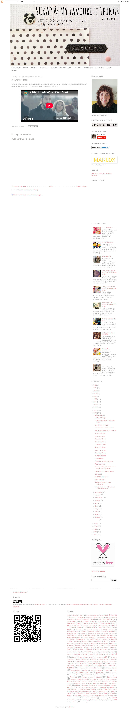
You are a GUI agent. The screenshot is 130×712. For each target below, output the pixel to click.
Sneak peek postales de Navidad (105, 430)
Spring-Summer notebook (87, 689)
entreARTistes (103, 643)
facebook (77, 645)
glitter (75, 649)
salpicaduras (76, 683)
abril (97, 511)
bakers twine (84, 621)
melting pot (105, 661)
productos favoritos (110, 679)
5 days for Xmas (100, 450)
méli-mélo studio (96, 661)
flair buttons (90, 645)
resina (89, 681)
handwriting (76, 652)
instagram (77, 654)
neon (100, 668)
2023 (95, 393)
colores (113, 629)
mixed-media (89, 665)
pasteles (72, 675)
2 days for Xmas (100, 439)
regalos (84, 681)
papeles (108, 670)
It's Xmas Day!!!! (100, 433)
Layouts (25, 67)
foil (107, 645)
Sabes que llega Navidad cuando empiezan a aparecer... (105, 467)
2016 (95, 413)
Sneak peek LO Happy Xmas (104, 471)
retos (99, 681)
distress (77, 641)
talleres (102, 692)
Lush (77, 659)
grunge (113, 649)
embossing (94, 643)
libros (86, 657)
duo (79, 643)
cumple (91, 637)
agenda (96, 617)
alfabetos (114, 617)
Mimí (84, 663)
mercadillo (112, 661)
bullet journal (77, 625)
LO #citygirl (98, 474)
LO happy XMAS (100, 444)
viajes (78, 699)
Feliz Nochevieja (100, 418)
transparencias (111, 695)
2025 (95, 388)
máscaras (70, 661)
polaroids (86, 679)
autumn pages (71, 621)
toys (92, 695)
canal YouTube (102, 625)
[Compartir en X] (33, 126)
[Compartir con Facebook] (35, 126)
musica (112, 665)
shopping (100, 685)
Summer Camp (73, 691)
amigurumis (86, 619)
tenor (105, 693)
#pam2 (68, 615)
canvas (79, 627)
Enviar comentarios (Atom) (29, 190)
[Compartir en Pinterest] (37, 126)
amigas (79, 619)
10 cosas (75, 615)
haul (84, 651)
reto (94, 681)
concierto (91, 631)
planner (99, 677)
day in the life (101, 637)
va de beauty (103, 698)
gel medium (105, 647)
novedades (107, 668)
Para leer (109, 67)
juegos (91, 654)
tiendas (69, 695)
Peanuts (78, 675)
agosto (97, 500)
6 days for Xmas (100, 453)
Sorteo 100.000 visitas (109, 228)
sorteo (112, 687)
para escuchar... (82, 672)
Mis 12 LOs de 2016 (101, 425)
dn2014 (106, 641)
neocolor (93, 668)
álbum (108, 617)
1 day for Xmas (100, 436)
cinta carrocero (80, 629)
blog (113, 623)
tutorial (77, 698)
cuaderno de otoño (106, 635)
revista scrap (106, 681)
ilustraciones (104, 652)
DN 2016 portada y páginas (104, 461)
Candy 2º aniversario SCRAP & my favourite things (109, 288)
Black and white (105, 623)
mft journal (54, 67)
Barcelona (112, 621)
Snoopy (113, 685)
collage (105, 629)
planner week (111, 677)
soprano (103, 687)
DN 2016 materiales (101, 477)
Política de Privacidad (20, 592)
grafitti (81, 649)
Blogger (71, 707)
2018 (95, 407)
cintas (88, 629)
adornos (89, 617)
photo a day (98, 675)
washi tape (85, 700)
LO (105, 657)
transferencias (99, 695)
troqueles (69, 698)
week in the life (96, 700)
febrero (97, 517)
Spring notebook (71, 689)
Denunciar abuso (98, 571)
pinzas (91, 677)
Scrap (83, 683)
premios (93, 679)
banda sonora (102, 621)
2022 (95, 396)
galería (92, 647)
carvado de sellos (90, 627)
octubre (98, 495)
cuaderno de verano (73, 637)
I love (69, 67)
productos (101, 679)
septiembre (99, 497)
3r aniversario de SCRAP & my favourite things (109, 304)
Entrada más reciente (19, 186)
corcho (98, 631)
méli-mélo (87, 661)
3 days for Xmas (100, 442)
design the (105, 639)
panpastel (98, 670)
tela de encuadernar (91, 693)
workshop (106, 700)
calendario (92, 625)
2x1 (81, 615)
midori (79, 663)
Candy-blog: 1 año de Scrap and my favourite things (109, 272)
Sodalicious (81, 687)
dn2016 (68, 643)
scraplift (112, 683)
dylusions (86, 643)
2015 (95, 523)
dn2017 (74, 643)
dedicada (72, 639)
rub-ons (114, 681)
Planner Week (44, 67)
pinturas (84, 677)
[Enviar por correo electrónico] (29, 126)
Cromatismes (70, 635)
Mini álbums (34, 67)
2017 (95, 410)
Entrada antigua (81, 186)
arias (100, 619)
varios (114, 698)
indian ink (69, 654)
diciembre (98, 415)
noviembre (99, 492)
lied (91, 657)
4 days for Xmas (100, 447)
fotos (86, 647)
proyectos (69, 681)
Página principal (16, 67)
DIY (94, 641)
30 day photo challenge (92, 615)
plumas (79, 679)
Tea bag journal (79, 693)
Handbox (69, 651)
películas (86, 675)
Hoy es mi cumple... (108, 242)
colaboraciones (96, 629)
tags (94, 691)
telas (100, 693)
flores (102, 645)
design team (94, 639)
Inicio (51, 186)
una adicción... (86, 697)
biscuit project (94, 623)
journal (85, 654)
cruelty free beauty (89, 635)
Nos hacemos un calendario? (104, 428)
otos (92, 670)
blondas (69, 625)
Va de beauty (77, 67)
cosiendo (104, 631)
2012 (95, 532)
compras (84, 631)
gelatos (112, 647)
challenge (69, 629)
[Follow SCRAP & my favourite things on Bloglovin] (100, 148)
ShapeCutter (92, 685)
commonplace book (72, 631)
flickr (97, 645)
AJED (102, 617)
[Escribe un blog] (31, 126)
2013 (95, 529)
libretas (80, 657)
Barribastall (70, 623)
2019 (95, 404)
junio (97, 506)
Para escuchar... (100, 464)
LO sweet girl (99, 458)
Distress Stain (86, 641)
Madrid (83, 659)
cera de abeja (106, 627)
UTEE (95, 698)
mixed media (79, 665)
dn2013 (99, 641)
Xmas (114, 700)
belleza (86, 623)
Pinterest (73, 677)
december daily (112, 637)
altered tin (71, 619)
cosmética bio (71, 633)
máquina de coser (103, 659)
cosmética (112, 631)
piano (115, 675)
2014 (95, 526)
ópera (115, 668)
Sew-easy (84, 685)
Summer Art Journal (111, 689)
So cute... (70, 687)
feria (83, 645)
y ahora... (74, 702)
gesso (68, 649)
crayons (83, 633)
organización (75, 670)
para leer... (100, 673)
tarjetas (69, 693)
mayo (97, 509)
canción (114, 625)
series (77, 685)
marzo (97, 514)
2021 (95, 399)
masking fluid (79, 661)
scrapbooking (92, 683)
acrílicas (72, 617)
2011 (95, 534)
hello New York (106, 256)
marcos (113, 659)
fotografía (78, 647)
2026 (95, 385)
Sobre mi (14, 70)
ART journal (107, 619)
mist (114, 663)
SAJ (70, 683)
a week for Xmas (100, 455)
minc (90, 663)
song (87, 687)
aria (92, 619)
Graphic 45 (88, 649)
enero (97, 520)
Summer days (84, 691)
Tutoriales (62, 67)
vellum (72, 700)
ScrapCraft (103, 683)
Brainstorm (105, 365)
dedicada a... (81, 639)
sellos (69, 685)
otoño (85, 670)
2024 (95, 390)
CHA (114, 627)
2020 (95, 402)
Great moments (88, 67)
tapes (112, 691)
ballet (93, 621)
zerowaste (83, 702)
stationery (100, 689)
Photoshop (108, 675)
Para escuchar (99, 67)
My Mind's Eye (84, 668)
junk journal (99, 654)
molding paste (101, 665)
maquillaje (93, 659)
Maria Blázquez (40, 604)
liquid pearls (99, 657)
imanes (112, 652)
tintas (85, 695)
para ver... (113, 673)
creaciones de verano (94, 633)
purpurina (77, 681)
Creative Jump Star (109, 633)
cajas (84, 625)
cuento (85, 637)
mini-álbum (97, 663)
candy (73, 627)
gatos (98, 647)
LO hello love (106, 349)
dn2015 (113, 641)
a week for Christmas (108, 615)
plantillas (73, 679)
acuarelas (81, 617)
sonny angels (94, 687)
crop (79, 635)
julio (96, 503)
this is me (112, 693)
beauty (79, 623)
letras (74, 657)
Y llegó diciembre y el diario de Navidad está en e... (105, 487)
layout (114, 654)
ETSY (112, 643)
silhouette (106, 685)
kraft (107, 654)
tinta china (78, 695)
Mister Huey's (70, 665)
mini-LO (108, 663)
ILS (97, 652)
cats (100, 627)
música (70, 667)
